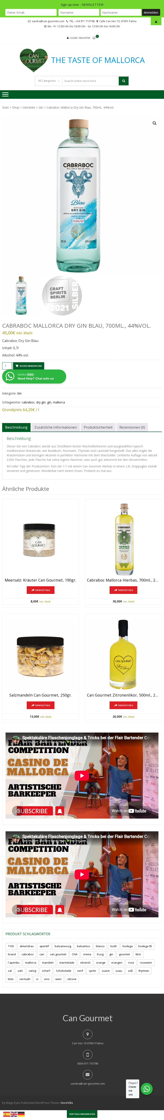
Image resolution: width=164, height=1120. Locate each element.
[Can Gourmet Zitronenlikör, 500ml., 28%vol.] (123, 654)
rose (131, 962)
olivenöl (85, 962)
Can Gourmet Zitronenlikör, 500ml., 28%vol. (123, 695)
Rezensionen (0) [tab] (132, 427)
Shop (15, 107)
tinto (11, 979)
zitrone (71, 979)
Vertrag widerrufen (82, 1114)
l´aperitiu (13, 962)
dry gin (40, 402)
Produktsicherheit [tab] (98, 427)
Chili (74, 954)
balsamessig (63, 946)
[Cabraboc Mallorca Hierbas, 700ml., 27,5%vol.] (123, 539)
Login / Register (80, 37)
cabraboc (28, 402)
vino (47, 979)
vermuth (24, 979)
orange (100, 962)
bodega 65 (145, 946)
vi (37, 979)
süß (130, 971)
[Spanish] (6, 1113)
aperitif (44, 946)
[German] (21, 1113)
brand (12, 954)
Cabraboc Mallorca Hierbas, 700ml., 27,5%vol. (123, 580)
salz (20, 971)
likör (138, 954)
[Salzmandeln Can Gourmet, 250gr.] (40, 654)
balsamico (83, 946)
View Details (42, 590)
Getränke (29, 107)
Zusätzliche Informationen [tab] (55, 427)
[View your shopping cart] (94, 38)
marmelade (66, 962)
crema (87, 954)
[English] (14, 1113)
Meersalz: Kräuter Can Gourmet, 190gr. (40, 580)
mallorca (59, 402)
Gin (41, 107)
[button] (154, 123)
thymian (144, 971)
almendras (27, 946)
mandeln (48, 962)
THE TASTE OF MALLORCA (98, 60)
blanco (100, 946)
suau (119, 971)
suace (106, 971)
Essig (100, 954)
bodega (128, 946)
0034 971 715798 (87, 1063)
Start (5, 107)
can (42, 954)
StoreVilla (66, 1103)
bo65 (113, 946)
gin (49, 402)
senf (80, 971)
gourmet (124, 954)
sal (10, 971)
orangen (116, 962)
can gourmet (58, 954)
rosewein (146, 962)
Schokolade (63, 971)
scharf (46, 971)
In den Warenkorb (31, 366)
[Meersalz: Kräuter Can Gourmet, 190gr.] (40, 539)
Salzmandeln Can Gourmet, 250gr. (40, 695)
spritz (92, 971)
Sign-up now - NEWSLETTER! (82, 4)
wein (58, 979)
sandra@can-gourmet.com (87, 1083)
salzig (32, 971)
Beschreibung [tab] (16, 427)
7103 (11, 946)
